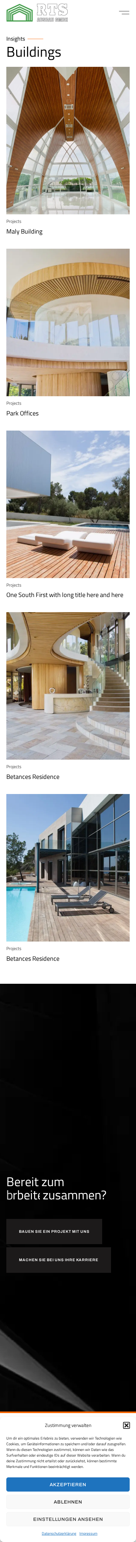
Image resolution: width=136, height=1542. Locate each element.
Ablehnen (68, 1501)
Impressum (88, 1533)
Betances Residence (32, 776)
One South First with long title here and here (64, 595)
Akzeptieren (68, 1484)
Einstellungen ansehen (68, 1519)
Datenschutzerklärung (59, 1533)
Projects (14, 221)
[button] (126, 1425)
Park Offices (22, 413)
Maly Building (24, 231)
